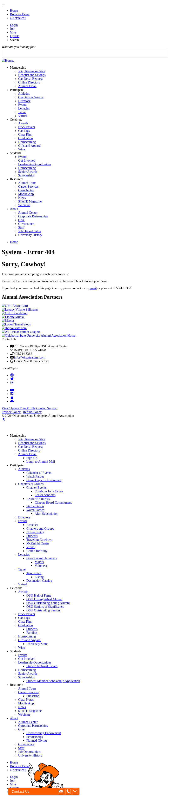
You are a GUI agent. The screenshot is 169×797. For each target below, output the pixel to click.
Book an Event (19, 14)
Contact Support (47, 408)
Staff (21, 227)
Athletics (24, 93)
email (93, 288)
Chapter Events (36, 487)
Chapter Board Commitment (53, 502)
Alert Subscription (46, 513)
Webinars (24, 205)
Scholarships (26, 175)
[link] (12, 375)
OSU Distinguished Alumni (44, 599)
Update (14, 36)
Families (31, 632)
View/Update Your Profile (18, 408)
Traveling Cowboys (39, 539)
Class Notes (26, 190)
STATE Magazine (30, 201)
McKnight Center (37, 543)
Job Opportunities (29, 231)
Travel (22, 112)
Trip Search (33, 573)
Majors (39, 562)
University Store (37, 644)
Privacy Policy (11, 412)
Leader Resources (38, 498)
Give (13, 32)
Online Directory (29, 82)
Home (14, 10)
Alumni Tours (27, 183)
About (14, 209)
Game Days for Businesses (43, 480)
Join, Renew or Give (31, 71)
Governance (26, 223)
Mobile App (26, 194)
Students (32, 536)
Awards (23, 123)
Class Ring (25, 134)
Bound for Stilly (36, 551)
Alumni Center (28, 212)
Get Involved (26, 160)
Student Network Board (42, 666)
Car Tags (24, 130)
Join (12, 28)
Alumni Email (27, 86)
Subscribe (32, 696)
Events (22, 104)
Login (14, 25)
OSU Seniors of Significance (45, 606)
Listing (39, 577)
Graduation (25, 138)
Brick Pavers (26, 127)
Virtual (22, 116)
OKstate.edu (18, 18)
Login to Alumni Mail (40, 461)
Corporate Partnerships (33, 216)
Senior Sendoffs (45, 495)
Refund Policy (32, 412)
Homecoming (27, 142)
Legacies (24, 108)
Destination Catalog (39, 580)
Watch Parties (35, 476)
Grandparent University (41, 558)
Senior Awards (27, 171)
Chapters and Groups (40, 528)
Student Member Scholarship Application (53, 681)
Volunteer (41, 565)
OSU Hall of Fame (38, 595)
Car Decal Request (30, 78)
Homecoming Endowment (43, 733)
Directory (24, 101)
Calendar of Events (38, 472)
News (22, 197)
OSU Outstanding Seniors (43, 610)
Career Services (28, 186)
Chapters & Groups (30, 97)
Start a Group (35, 506)
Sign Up (31, 458)
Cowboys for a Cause (49, 491)
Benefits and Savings (32, 75)
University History (30, 235)
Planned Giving (36, 740)
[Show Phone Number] (68, 791)
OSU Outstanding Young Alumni (48, 603)
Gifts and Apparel (29, 145)
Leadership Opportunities (34, 164)
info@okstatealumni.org (29, 357)
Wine (21, 149)
